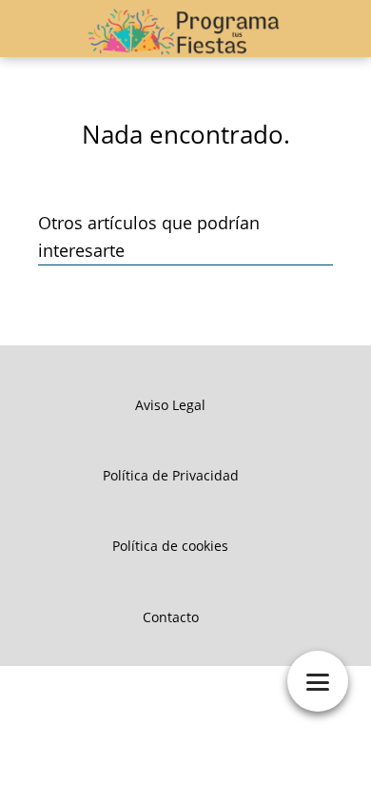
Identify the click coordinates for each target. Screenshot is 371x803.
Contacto (171, 617)
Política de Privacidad (171, 475)
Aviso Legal (170, 405)
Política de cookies (170, 546)
